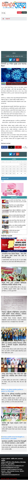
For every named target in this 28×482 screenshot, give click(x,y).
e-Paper (24, 12)
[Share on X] (11, 147)
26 (10, 173)
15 (21, 168)
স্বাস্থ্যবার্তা (8, 19)
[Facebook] (14, 59)
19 (10, 171)
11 (6, 168)
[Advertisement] (14, 36)
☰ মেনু (3, 13)
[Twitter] (10, 59)
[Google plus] (17, 59)
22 (21, 171)
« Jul (2, 181)
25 (6, 173)
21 (17, 171)
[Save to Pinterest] (18, 147)
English (19, 12)
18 (6, 171)
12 (10, 168)
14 (17, 168)
